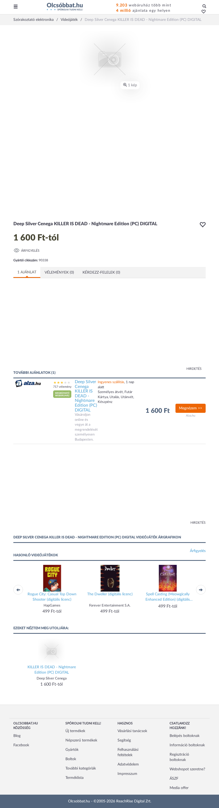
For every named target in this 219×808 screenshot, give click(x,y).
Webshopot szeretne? (187, 769)
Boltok (70, 759)
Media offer (179, 788)
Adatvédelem (128, 764)
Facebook (21, 745)
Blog (17, 736)
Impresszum (127, 774)
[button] (202, 12)
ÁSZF (174, 778)
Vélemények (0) (59, 272)
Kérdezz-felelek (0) (101, 272)
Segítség (124, 740)
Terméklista (74, 778)
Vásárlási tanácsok (132, 731)
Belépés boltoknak (185, 736)
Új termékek (75, 731)
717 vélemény (62, 386)
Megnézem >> (190, 408)
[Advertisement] (65, 327)
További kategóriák (80, 768)
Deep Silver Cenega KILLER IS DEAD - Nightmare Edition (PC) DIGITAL (86, 396)
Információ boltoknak (187, 745)
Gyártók (72, 750)
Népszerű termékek (81, 740)
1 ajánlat (26, 272)
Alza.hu (190, 415)
